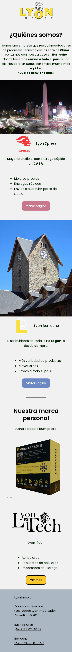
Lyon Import (22, 597)
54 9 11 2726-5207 (28, 629)
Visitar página (36, 206)
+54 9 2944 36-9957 (29, 643)
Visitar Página (36, 383)
